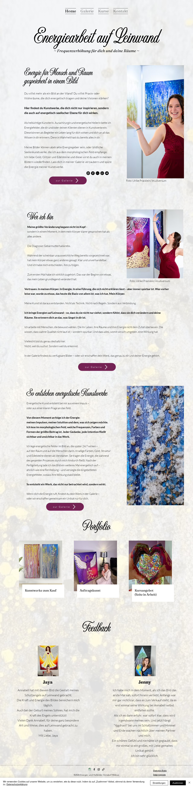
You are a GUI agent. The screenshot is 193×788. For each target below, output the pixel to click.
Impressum (159, 774)
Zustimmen (177, 782)
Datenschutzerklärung (16, 784)
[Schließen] (189, 783)
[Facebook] (93, 173)
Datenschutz (160, 770)
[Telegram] (107, 173)
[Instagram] (88, 173)
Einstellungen (159, 782)
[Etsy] (97, 173)
